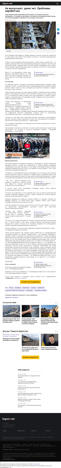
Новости (33, 430)
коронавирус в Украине (40, 290)
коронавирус (29, 290)
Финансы (48, 430)
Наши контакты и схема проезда (11, 444)
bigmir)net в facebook (11, 297)
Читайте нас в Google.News (30, 282)
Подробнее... (37, 464)
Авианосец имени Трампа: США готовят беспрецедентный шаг (29, 399)
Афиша (4, 430)
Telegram (23, 278)
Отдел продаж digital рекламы (21, 449)
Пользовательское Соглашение (22, 446)
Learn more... (48, 465)
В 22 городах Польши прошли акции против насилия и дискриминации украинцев (49, 321)
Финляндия (18, 287)
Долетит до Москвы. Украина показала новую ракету (29, 388)
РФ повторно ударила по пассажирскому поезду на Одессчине (30, 349)
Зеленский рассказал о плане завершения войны (49, 348)
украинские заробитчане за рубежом (15, 290)
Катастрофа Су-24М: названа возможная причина (29, 405)
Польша (11, 287)
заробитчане (41, 287)
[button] (55, 303)
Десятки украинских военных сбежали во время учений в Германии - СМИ (29, 394)
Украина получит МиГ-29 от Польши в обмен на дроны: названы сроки (11, 320)
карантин (33, 287)
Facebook (17, 278)
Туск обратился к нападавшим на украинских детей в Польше (27, 382)
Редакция (24, 444)
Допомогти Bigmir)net (30, 357)
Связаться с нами (34, 444)
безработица (26, 287)
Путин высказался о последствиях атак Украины (29, 376)
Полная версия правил (9, 459)
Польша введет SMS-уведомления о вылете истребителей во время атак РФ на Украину (29, 321)
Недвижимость (21, 430)
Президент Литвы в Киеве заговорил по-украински (11, 339)
